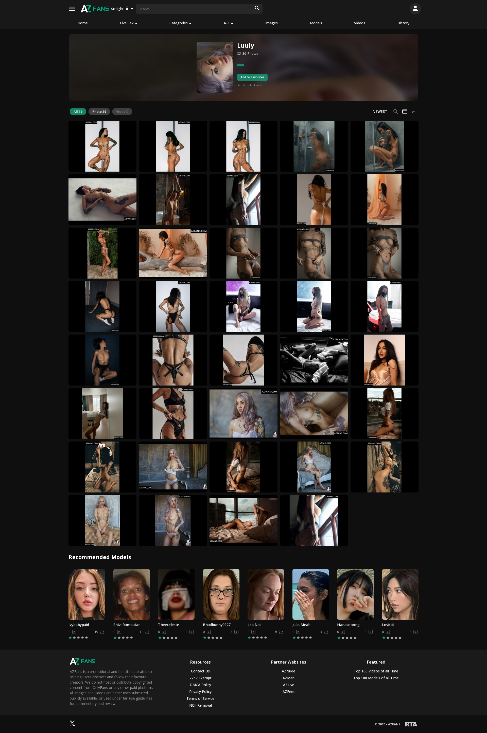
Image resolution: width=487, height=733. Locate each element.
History (403, 23)
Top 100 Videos (376, 671)
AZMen (288, 677)
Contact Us (200, 671)
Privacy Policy (200, 691)
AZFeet (289, 691)
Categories (178, 23)
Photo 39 (99, 111)
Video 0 (122, 111)
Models (316, 23)
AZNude (288, 671)
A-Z (227, 23)
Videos (359, 23)
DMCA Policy (200, 684)
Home (83, 23)
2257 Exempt (200, 677)
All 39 (78, 111)
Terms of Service (200, 698)
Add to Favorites (252, 77)
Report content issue (249, 85)
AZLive (288, 684)
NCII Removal (200, 705)
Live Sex (127, 23)
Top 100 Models (376, 677)
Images (271, 23)
